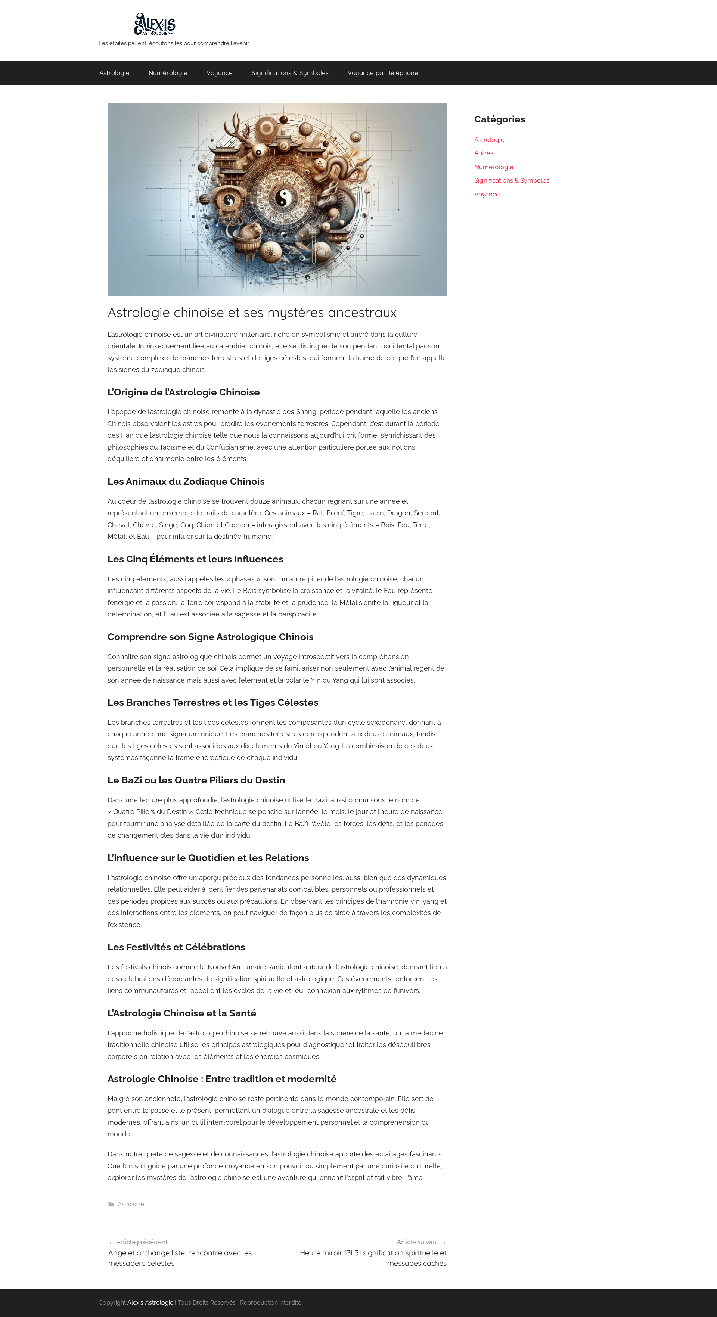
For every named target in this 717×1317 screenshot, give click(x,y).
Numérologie (168, 73)
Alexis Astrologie (150, 1302)
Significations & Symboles (290, 73)
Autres (483, 153)
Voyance (220, 73)
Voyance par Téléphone (383, 73)
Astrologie (114, 73)
